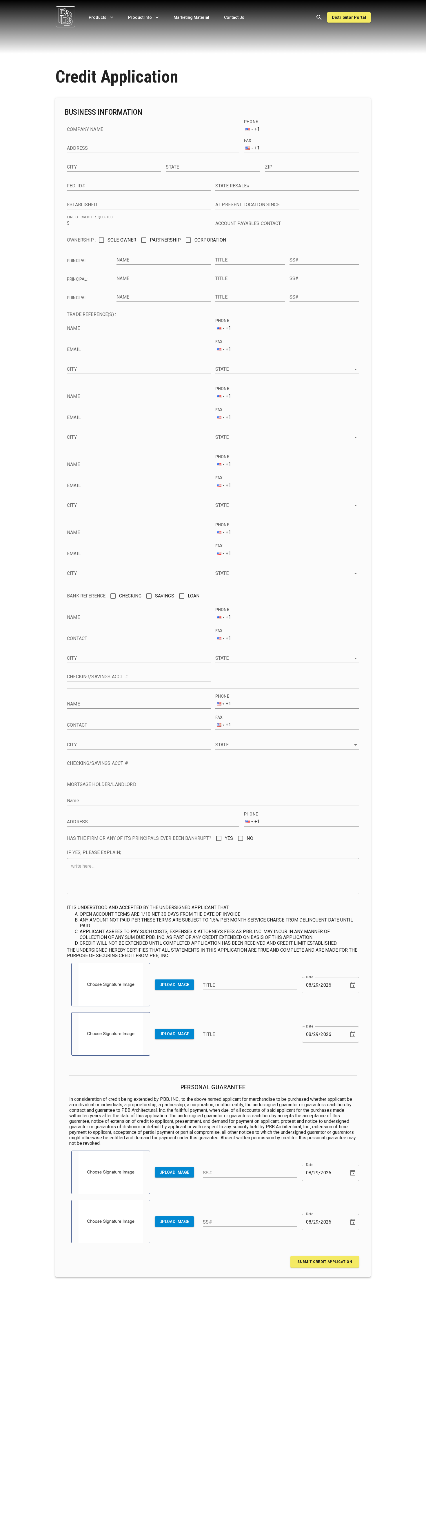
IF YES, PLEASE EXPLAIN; (94, 852)
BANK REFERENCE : (87, 596)
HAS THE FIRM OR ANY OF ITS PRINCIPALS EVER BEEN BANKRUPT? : (140, 838)
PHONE (251, 121)
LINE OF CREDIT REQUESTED (90, 217)
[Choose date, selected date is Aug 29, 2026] (352, 985)
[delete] (319, 17)
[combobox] (279, 369)
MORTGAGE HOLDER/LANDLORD (101, 784)
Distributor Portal (349, 17)
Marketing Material (191, 17)
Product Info (140, 17)
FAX (247, 140)
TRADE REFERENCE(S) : (91, 314)
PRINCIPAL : (77, 260)
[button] (250, 130)
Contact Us (234, 17)
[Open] (356, 369)
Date (309, 977)
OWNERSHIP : (81, 240)
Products (97, 17)
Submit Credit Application (324, 1262)
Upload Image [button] (174, 984)
